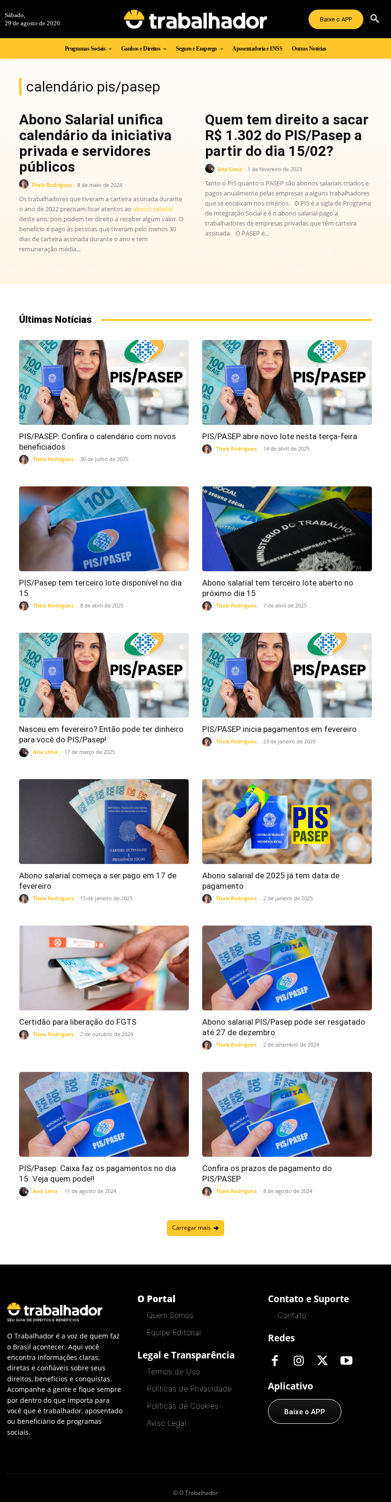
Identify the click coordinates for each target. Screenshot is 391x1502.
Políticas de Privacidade (189, 1388)
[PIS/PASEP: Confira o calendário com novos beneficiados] (104, 382)
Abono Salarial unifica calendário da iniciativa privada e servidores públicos (95, 143)
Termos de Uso (173, 1371)
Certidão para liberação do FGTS (78, 1022)
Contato (292, 1315)
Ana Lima (229, 169)
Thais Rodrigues (51, 184)
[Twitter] (323, 1361)
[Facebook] (275, 1361)
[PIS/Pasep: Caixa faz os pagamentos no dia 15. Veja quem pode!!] (104, 1114)
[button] (374, 19)
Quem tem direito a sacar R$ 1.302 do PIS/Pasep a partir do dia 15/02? (287, 135)
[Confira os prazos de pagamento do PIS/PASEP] (287, 1114)
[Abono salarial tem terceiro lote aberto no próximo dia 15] (287, 528)
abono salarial (153, 209)
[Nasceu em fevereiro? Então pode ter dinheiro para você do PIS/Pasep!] (104, 675)
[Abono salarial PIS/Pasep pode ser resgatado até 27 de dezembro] (287, 968)
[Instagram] (299, 1361)
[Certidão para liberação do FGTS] (104, 968)
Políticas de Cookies (182, 1405)
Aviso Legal (166, 1423)
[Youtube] (347, 1361)
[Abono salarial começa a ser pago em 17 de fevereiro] (104, 821)
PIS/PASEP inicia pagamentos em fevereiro (279, 729)
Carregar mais (191, 1228)
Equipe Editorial (174, 1332)
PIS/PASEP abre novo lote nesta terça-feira (279, 436)
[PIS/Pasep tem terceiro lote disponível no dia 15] (104, 528)
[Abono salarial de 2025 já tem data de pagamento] (287, 821)
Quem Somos (170, 1315)
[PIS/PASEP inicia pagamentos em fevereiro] (287, 675)
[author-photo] (25, 184)
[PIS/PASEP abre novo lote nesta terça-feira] (287, 382)
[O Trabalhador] (195, 19)
